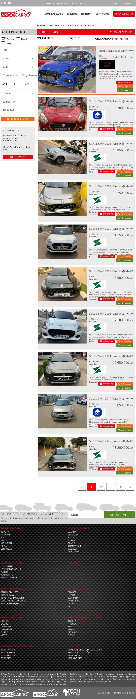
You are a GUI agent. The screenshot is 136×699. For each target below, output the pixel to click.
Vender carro (125, 13)
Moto (71, 606)
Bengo (71, 543)
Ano (4, 84)
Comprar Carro (54, 13)
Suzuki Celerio (9, 577)
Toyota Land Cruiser (12, 597)
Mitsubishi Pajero (10, 603)
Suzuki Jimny (7, 595)
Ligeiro (72, 595)
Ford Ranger (8, 655)
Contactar (126, 82)
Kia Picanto (7, 574)
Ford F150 (6, 658)
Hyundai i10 (7, 566)
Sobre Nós (74, 655)
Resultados (20, 119)
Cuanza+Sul (74, 546)
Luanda (72, 531)
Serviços (72, 13)
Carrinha (73, 597)
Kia (2, 537)
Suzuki (4, 540)
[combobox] (17, 50)
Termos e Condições (79, 652)
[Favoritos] (93, 49)
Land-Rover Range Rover (14, 600)
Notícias (86, 13)
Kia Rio (4, 572)
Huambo (72, 540)
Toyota (5, 531)
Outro (71, 603)
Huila (71, 537)
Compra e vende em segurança (85, 649)
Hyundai (5, 534)
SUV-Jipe (72, 592)
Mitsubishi (6, 543)
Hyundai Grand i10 (11, 569)
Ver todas (6, 548)
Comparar (20, 156)
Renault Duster (9, 592)
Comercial (73, 600)
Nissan (4, 546)
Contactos (102, 13)
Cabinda (72, 548)
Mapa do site (75, 658)
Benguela (73, 534)
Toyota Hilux (8, 649)
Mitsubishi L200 (9, 652)
